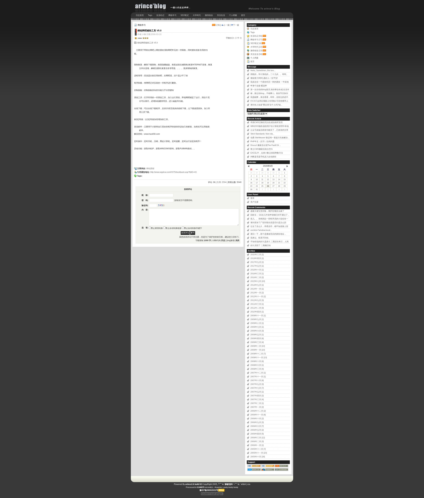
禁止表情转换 (157, 228)
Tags (150, 15)
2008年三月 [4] (257, 369)
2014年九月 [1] (257, 285)
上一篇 (226, 25)
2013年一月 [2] (257, 293)
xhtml (243, 484)
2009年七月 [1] (257, 327)
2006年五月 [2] (257, 430)
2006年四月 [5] (257, 434)
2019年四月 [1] (257, 258)
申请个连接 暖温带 (258, 86)
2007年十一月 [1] (258, 376)
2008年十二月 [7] (258, 354)
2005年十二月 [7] (258, 449)
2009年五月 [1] (257, 334)
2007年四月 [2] (257, 396)
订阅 (217, 25)
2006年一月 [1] (257, 445)
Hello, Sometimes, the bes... (262, 70)
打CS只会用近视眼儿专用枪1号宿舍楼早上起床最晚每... (269, 101)
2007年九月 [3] (257, 384)
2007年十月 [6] (257, 380)
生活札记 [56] (256, 36)
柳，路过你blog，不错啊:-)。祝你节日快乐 (269, 93)
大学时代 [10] (256, 47)
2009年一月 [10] (257, 350)
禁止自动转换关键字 (193, 228)
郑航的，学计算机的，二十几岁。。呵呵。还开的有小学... (269, 74)
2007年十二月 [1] (258, 373)
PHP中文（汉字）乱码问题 (262, 141)
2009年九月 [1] (257, 319)
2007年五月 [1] (257, 392)
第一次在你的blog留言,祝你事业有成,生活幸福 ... (269, 90)
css (248, 484)
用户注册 (254, 202)
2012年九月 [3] (257, 300)
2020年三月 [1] (257, 254)
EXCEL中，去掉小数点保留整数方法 (266, 153)
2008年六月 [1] (257, 365)
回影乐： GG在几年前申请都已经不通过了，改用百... (270, 215)
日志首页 (140, 15)
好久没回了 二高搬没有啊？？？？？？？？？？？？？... (265, 245)
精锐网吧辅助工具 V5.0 (147, 43)
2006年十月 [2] (257, 418)
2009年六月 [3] (257, 331)
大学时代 (197, 15)
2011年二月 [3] (257, 308)
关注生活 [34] (256, 54)
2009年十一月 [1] (258, 315)
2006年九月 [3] (257, 422)
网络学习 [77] (256, 39)
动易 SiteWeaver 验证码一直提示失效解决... (269, 137)
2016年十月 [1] (257, 270)
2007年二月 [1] (257, 403)
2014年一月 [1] (257, 289)
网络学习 (172, 15)
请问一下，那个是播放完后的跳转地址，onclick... (268, 234)
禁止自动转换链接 (173, 228)
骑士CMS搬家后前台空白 (261, 149)
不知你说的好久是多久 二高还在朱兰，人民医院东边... (269, 242)
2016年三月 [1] (257, 273)
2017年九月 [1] (257, 262)
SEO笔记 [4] (255, 43)
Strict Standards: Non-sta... (262, 134)
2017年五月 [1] (257, 266)
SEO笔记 (185, 15)
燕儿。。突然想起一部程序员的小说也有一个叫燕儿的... (269, 219)
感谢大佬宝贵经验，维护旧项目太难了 (267, 211)
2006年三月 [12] (257, 437)
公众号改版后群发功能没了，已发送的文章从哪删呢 (269, 130)
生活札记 (160, 15)
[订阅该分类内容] (265, 36)
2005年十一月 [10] (258, 453)
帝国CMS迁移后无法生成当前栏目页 (266, 122)
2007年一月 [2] (257, 407)
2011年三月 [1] (257, 304)
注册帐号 (235, 237)
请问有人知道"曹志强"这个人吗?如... (266, 105)
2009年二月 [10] (257, 346)
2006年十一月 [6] (258, 415)
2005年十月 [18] (257, 457)
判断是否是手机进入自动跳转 (263, 157)
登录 (252, 198)
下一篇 (236, 25)
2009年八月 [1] (257, 323)
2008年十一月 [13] (258, 357)
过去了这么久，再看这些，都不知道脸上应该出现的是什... (269, 226)
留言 (243, 15)
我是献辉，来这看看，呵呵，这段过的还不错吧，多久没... (269, 97)
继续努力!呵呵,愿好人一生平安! (264, 78)
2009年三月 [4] (257, 342)
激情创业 (209, 15)
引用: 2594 (221, 182)
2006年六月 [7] (257, 426)
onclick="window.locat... (261, 230)
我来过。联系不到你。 (260, 238)
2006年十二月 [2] (258, 411)
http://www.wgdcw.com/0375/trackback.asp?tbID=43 (173, 172)
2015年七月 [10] (257, 281)
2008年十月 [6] (257, 361)
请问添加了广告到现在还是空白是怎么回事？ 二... (268, 223)
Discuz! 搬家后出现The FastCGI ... (265, 145)
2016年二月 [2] (257, 277)
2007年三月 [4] (257, 399)
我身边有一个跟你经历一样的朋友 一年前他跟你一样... (269, 82)
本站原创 (150, 168)
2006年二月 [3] (257, 441)
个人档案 (233, 15)
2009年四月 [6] (257, 338)
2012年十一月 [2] (258, 296)
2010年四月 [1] (257, 312)
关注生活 (221, 15)
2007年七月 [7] (257, 388)
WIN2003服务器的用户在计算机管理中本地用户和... (269, 126)
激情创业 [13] (256, 50)
